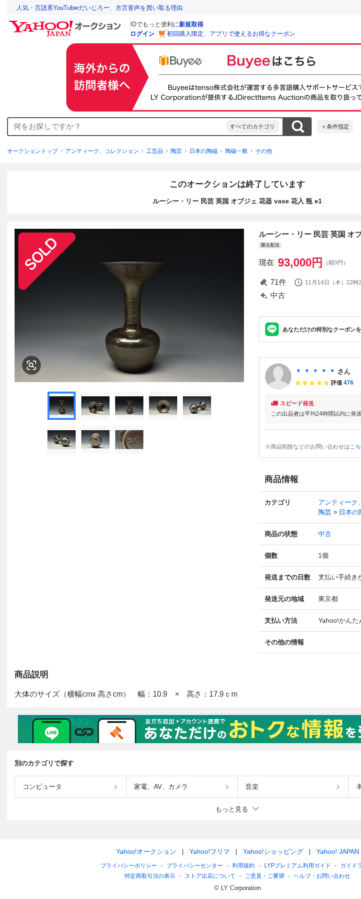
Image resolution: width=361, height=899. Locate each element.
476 (348, 382)
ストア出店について (210, 876)
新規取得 (191, 24)
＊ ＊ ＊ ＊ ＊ (315, 371)
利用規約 (243, 865)
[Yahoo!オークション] (66, 23)
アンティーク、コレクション (102, 151)
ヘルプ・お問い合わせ (322, 876)
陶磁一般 (236, 151)
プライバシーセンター (194, 865)
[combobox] (117, 126)
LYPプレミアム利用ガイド (297, 865)
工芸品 (154, 151)
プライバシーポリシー (129, 865)
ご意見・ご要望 (264, 876)
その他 (263, 151)
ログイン (142, 33)
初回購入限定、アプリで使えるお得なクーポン (231, 33)
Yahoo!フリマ (209, 851)
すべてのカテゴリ (252, 126)
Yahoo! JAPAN (337, 851)
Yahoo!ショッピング (273, 851)
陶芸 (176, 151)
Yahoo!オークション (146, 851)
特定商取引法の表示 (150, 876)
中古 (324, 534)
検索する (297, 126)
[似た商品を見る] (31, 365)
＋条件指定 (335, 126)
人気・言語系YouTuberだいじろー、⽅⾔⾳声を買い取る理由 (99, 7)
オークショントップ (32, 151)
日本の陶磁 (203, 151)
